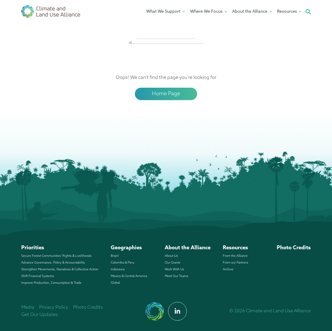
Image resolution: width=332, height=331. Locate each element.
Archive (228, 269)
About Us (171, 256)
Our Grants (172, 262)
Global (115, 283)
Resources (287, 12)
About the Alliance (249, 12)
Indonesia (118, 269)
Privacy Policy (53, 307)
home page (166, 93)
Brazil (115, 256)
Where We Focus (206, 12)
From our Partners (235, 262)
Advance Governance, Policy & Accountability (53, 262)
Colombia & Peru (122, 262)
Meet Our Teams (176, 276)
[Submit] (308, 11)
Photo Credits (294, 248)
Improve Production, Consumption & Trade (51, 283)
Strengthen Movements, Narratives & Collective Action (59, 269)
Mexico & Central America (129, 276)
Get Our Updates (39, 315)
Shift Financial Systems (37, 276)
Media (27, 307)
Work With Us (174, 269)
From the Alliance (235, 256)
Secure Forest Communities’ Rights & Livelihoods (56, 256)
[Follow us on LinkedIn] (177, 311)
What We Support (163, 12)
